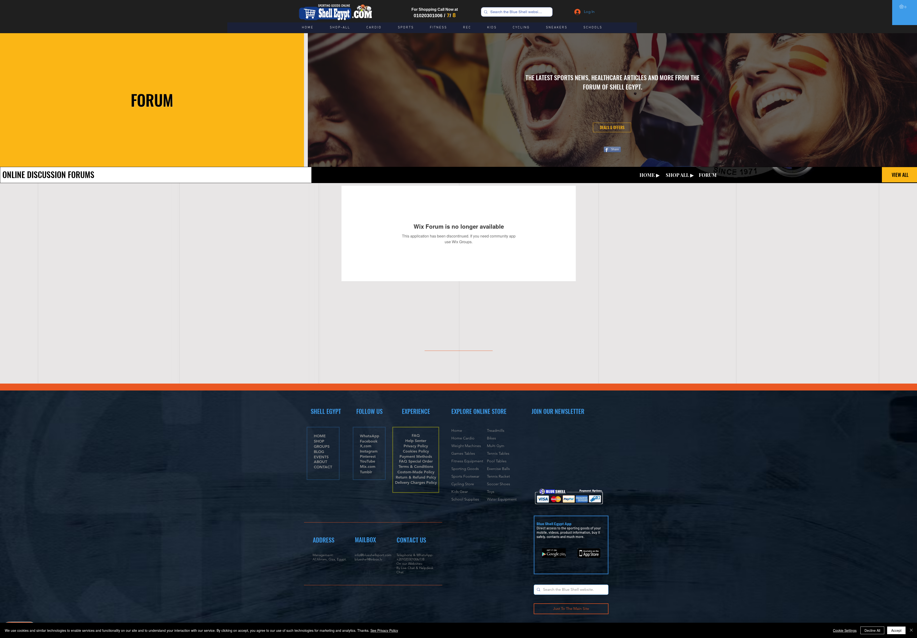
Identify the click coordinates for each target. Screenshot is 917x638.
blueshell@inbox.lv (368, 559)
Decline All (872, 630)
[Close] (911, 630)
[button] (904, 6)
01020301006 (428, 15)
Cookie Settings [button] (845, 630)
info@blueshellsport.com (373, 555)
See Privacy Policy (384, 630)
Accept (896, 630)
